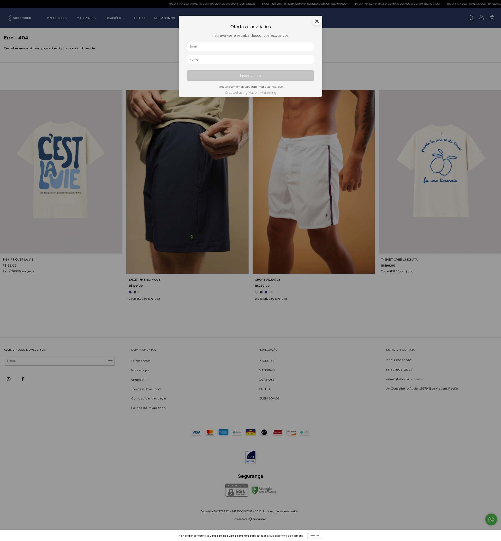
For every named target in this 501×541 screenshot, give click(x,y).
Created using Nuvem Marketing (250, 92)
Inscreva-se (250, 75)
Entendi (314, 535)
